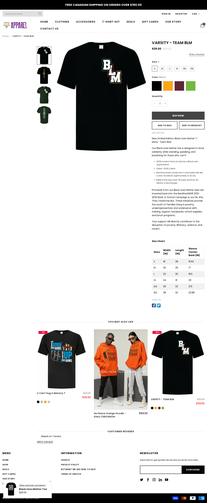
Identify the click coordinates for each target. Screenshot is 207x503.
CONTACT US (49, 28)
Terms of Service (71, 474)
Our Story (8, 478)
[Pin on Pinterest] (163, 305)
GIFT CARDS (150, 21)
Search (65, 460)
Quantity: (157, 96)
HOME (44, 21)
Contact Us (9, 483)
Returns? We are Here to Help (78, 469)
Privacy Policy (70, 464)
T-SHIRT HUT (111, 21)
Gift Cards (9, 474)
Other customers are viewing (32, 494)
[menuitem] (44, 21)
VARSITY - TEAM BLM (162, 399)
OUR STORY (173, 21)
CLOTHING (62, 21)
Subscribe (193, 469)
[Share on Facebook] (154, 305)
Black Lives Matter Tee (33, 498)
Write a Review (197, 54)
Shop (5, 464)
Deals (5, 469)
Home (5, 460)
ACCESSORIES (85, 21)
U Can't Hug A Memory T (51, 393)
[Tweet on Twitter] (159, 305)
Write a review (45, 442)
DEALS (131, 21)
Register (181, 13)
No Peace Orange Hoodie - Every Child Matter (110, 415)
